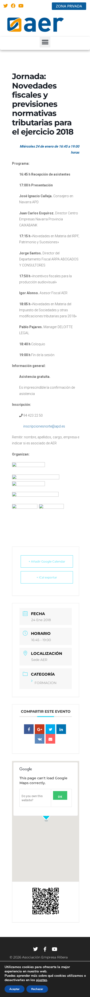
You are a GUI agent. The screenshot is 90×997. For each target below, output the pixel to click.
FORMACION (45, 683)
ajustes (41, 980)
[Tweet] (50, 729)
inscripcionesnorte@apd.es (44, 426)
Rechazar (37, 989)
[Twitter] (5, 5)
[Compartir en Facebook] (29, 729)
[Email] (50, 739)
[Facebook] (13, 5)
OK (60, 797)
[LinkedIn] (61, 729)
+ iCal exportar (46, 577)
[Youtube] (21, 5)
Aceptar (14, 989)
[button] (45, 42)
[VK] (39, 739)
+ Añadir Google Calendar (47, 561)
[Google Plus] (39, 729)
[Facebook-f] (45, 949)
